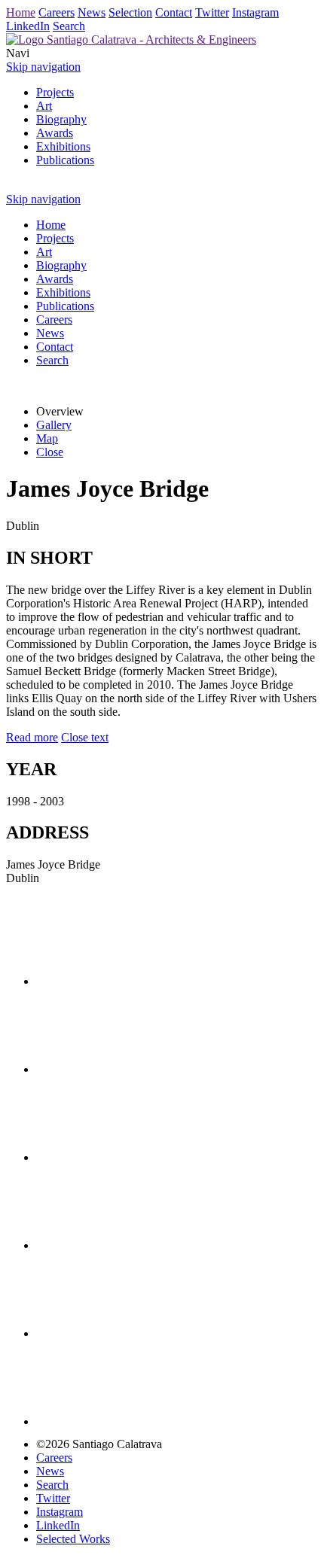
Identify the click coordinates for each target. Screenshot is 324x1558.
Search (69, 26)
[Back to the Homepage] (131, 39)
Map (47, 438)
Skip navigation (43, 66)
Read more (32, 737)
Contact (173, 12)
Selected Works (73, 1538)
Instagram (255, 12)
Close (49, 452)
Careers (56, 12)
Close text (85, 737)
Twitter (212, 12)
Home (20, 12)
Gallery (54, 424)
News (91, 12)
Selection (130, 12)
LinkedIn (28, 26)
